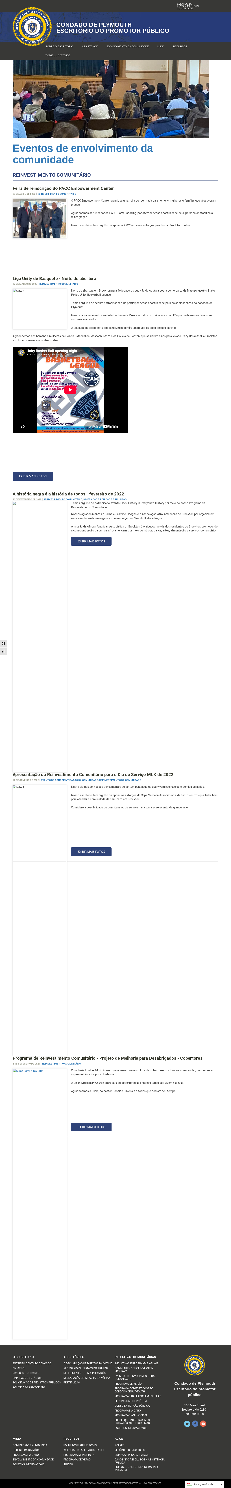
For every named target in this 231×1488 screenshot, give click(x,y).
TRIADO (68, 1464)
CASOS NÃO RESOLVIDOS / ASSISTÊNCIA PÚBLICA (140, 1461)
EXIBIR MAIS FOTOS (33, 476)
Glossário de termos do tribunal (87, 1368)
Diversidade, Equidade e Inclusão (105, 499)
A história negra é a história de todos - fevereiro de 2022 (68, 494)
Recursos (180, 46)
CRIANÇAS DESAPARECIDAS (132, 1455)
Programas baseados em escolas (138, 1396)
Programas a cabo (128, 1410)
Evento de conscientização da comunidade (69, 780)
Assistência (90, 46)
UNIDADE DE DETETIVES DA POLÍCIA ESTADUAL (136, 1469)
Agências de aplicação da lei (84, 1450)
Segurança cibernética (131, 1401)
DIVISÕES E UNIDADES (26, 1373)
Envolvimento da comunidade (128, 46)
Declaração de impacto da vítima (87, 1377)
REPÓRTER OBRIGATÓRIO (130, 1450)
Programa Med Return (79, 1455)
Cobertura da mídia (26, 1450)
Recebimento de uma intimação (85, 1373)
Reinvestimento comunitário (57, 194)
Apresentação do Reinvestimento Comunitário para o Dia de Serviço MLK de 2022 (93, 774)
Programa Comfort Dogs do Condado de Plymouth (134, 1390)
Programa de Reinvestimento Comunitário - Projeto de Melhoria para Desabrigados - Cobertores (107, 1058)
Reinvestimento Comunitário (62, 499)
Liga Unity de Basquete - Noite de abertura (54, 278)
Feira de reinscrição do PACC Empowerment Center (63, 188)
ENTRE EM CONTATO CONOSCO (32, 1363)
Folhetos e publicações (80, 1445)
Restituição (72, 1382)
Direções (19, 1368)
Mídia (160, 46)
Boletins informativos (131, 1428)
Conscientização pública (132, 1405)
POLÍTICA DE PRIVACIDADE (29, 1387)
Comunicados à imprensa (30, 1445)
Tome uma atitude (57, 55)
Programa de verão (128, 1383)
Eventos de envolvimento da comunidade (188, 6)
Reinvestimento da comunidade (120, 780)
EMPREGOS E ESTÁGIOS (27, 1377)
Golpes (119, 1445)
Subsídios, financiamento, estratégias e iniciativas (132, 1422)
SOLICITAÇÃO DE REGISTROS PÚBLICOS (37, 1382)
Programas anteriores (131, 1415)
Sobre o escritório (59, 46)
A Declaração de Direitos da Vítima (88, 1363)
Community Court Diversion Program (134, 1370)
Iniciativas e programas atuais (136, 1363)
